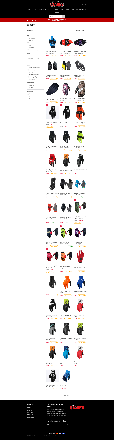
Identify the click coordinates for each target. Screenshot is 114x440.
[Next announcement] (68, 20)
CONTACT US (29, 410)
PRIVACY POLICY (30, 412)
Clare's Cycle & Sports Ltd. (34, 435)
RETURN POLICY (30, 414)
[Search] (63, 16)
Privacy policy (54, 435)
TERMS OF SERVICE (30, 417)
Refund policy (48, 435)
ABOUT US (29, 407)
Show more (66, 395)
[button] (31, 9)
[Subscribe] (67, 424)
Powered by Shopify (42, 435)
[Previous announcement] (45, 20)
